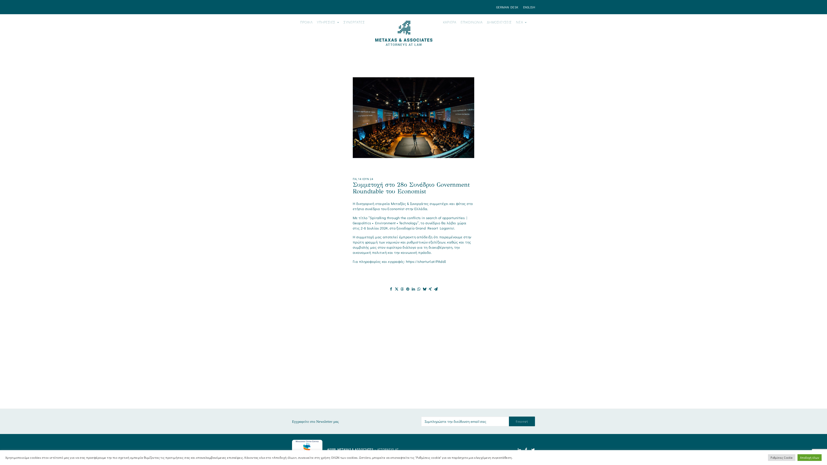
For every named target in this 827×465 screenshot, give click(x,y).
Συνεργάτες (354, 22)
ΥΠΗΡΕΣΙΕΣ (326, 22)
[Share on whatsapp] (419, 289)
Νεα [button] (519, 22)
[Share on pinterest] (407, 289)
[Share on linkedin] (413, 289)
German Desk (507, 7)
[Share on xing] (430, 289)
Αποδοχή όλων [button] (809, 457)
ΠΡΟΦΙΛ (306, 22)
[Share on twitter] (396, 289)
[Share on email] (435, 289)
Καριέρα (449, 22)
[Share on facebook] (391, 289)
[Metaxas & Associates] (404, 33)
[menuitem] (508, 7)
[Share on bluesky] (424, 289)
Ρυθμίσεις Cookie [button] (782, 457)
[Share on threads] (402, 289)
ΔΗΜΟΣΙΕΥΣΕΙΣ (499, 22)
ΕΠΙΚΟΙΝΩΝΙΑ (472, 22)
